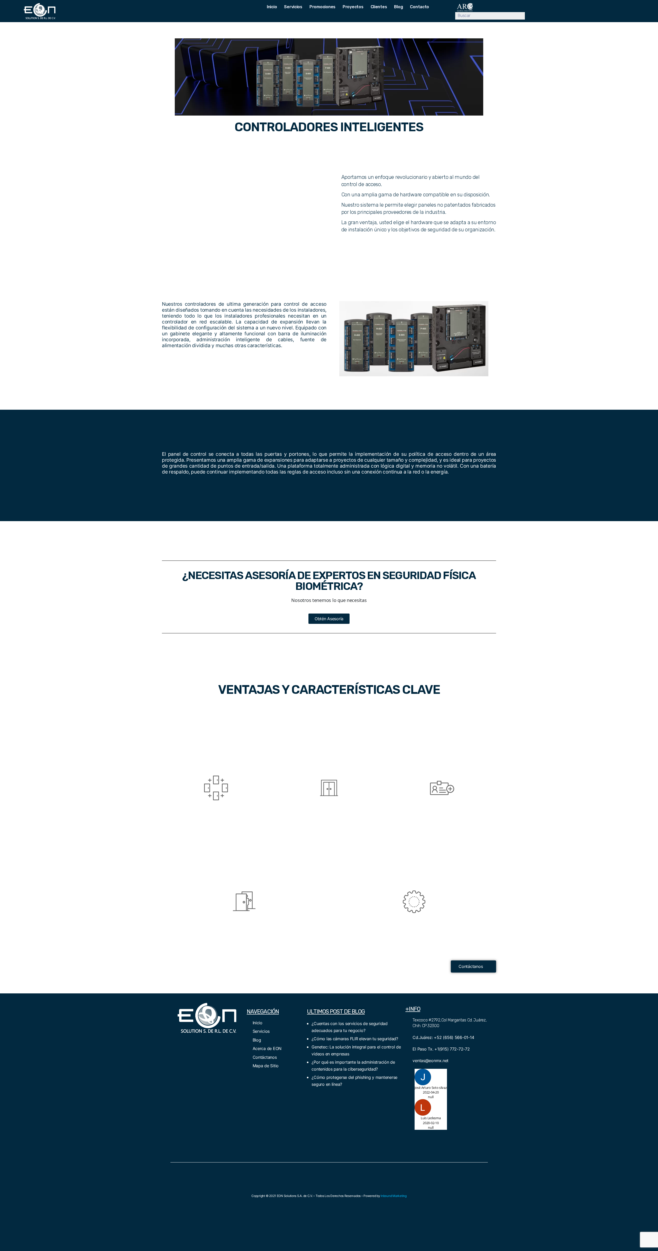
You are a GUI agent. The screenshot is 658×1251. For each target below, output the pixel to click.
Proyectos (353, 6)
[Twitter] (200, 1043)
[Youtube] (225, 7)
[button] (329, 619)
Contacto (419, 6)
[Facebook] (185, 1043)
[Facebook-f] (215, 7)
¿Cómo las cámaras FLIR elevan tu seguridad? (355, 1038)
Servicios (293, 6)
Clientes (379, 6)
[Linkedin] (205, 7)
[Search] (528, 16)
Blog (398, 6)
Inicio (272, 6)
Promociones (322, 6)
